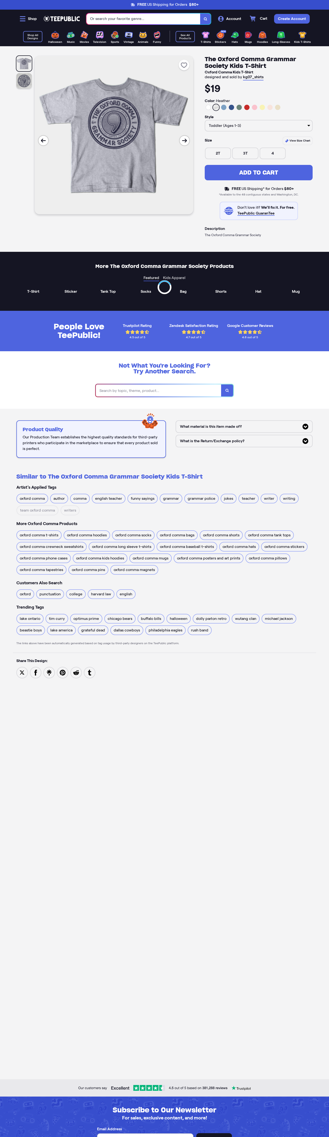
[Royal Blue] (231, 107)
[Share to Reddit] (76, 672)
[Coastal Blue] (223, 107)
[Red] (247, 107)
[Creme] (277, 107)
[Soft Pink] (254, 107)
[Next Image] (184, 140)
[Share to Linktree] (49, 672)
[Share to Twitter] (22, 672)
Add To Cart (258, 172)
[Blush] (270, 107)
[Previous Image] (43, 140)
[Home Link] (62, 19)
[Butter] (262, 107)
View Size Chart (299, 140)
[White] (208, 107)
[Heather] (216, 107)
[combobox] (143, 18)
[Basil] (239, 107)
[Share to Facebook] (35, 672)
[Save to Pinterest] (62, 672)
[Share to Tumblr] (89, 672)
